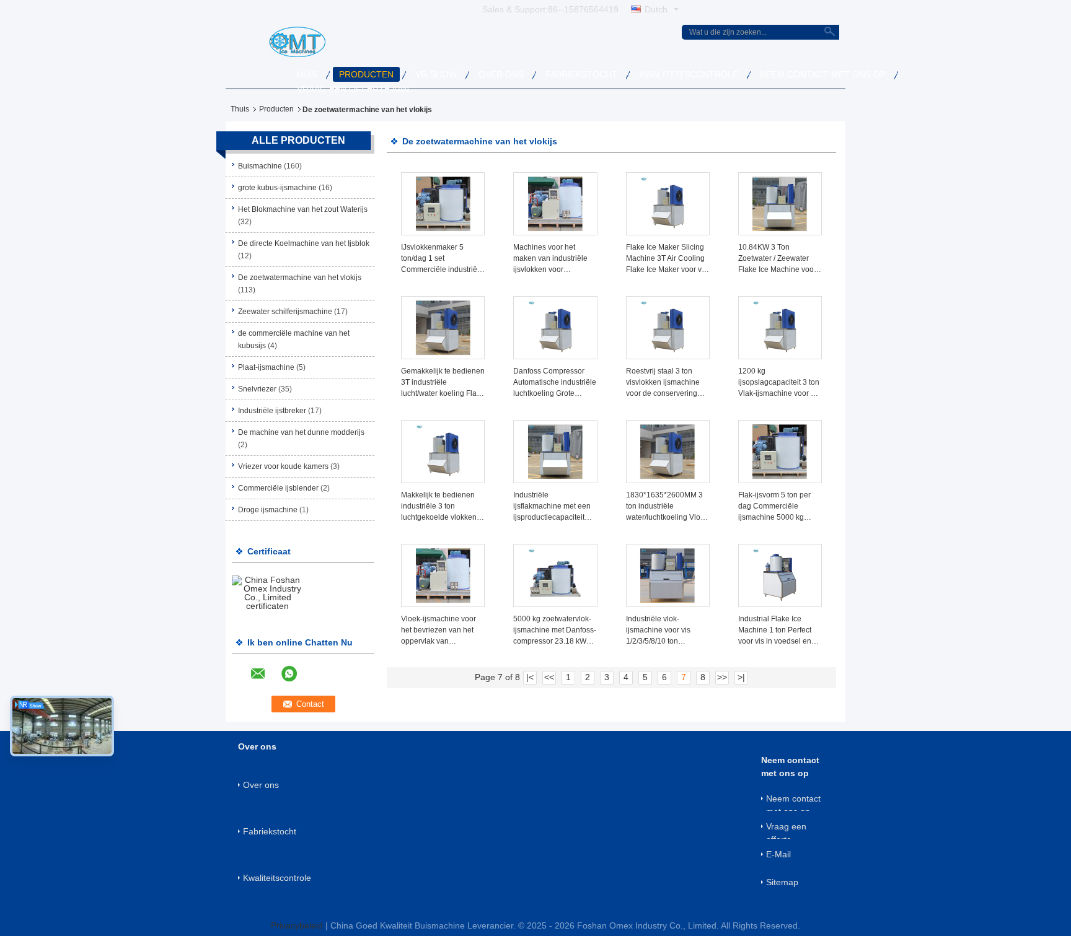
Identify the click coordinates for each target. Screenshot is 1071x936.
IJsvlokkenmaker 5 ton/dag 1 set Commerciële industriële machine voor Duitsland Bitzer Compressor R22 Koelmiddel (442, 259)
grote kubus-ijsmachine (277, 187)
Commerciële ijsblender (278, 488)
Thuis (240, 109)
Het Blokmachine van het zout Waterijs (303, 209)
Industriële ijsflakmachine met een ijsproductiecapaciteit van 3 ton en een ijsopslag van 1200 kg (552, 507)
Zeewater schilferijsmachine (285, 311)
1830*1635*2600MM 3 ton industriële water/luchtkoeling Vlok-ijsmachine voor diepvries (666, 507)
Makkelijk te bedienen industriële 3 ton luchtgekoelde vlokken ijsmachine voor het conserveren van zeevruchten (439, 507)
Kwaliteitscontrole (688, 74)
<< (549, 677)
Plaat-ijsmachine (266, 367)
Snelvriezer (257, 389)
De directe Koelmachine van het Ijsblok (303, 243)
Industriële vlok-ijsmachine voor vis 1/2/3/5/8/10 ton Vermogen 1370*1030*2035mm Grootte (661, 631)
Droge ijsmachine (268, 509)
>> (722, 677)
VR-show (436, 74)
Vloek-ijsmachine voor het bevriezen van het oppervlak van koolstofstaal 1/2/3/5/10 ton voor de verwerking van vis (439, 631)
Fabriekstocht (581, 74)
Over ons (501, 74)
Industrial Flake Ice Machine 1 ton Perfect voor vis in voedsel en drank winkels (774, 631)
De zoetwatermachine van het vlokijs (299, 277)
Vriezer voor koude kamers (283, 466)
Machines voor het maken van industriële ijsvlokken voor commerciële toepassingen (550, 259)
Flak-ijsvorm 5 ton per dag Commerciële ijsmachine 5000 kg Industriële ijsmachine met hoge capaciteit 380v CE (775, 507)
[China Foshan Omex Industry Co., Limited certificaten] (267, 592)
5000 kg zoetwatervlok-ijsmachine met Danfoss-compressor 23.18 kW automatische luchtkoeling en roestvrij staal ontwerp (554, 631)
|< (530, 677)
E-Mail (778, 854)
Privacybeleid (297, 925)
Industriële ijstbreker (272, 410)
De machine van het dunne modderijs (301, 432)
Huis (307, 74)
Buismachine (260, 166)
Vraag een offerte (786, 830)
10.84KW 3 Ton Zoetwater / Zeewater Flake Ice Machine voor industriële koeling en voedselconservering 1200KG (777, 259)
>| (741, 677)
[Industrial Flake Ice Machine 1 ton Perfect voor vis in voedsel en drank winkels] (780, 575)
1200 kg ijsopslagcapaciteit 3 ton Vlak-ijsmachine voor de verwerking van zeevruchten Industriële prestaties (778, 383)
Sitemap (782, 882)
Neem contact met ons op (823, 74)
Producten (366, 74)
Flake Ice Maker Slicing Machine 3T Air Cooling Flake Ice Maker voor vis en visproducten (666, 259)
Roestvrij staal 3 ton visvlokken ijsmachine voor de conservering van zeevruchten (663, 383)
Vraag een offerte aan (353, 89)
